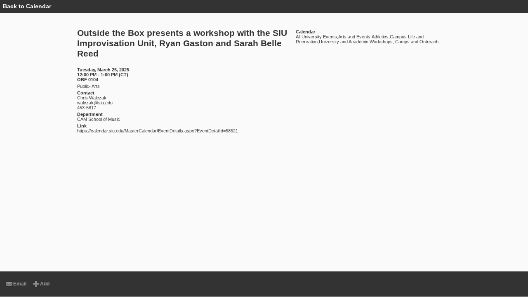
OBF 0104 (87, 79)
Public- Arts (88, 86)
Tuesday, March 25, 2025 (103, 69)
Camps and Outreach (416, 41)
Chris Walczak (91, 97)
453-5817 (86, 107)
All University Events (316, 36)
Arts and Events (354, 36)
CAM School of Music (98, 119)
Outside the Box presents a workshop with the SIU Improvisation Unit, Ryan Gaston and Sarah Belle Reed (182, 43)
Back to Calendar (27, 6)
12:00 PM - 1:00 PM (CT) (102, 74)
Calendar (305, 31)
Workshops (381, 41)
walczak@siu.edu (95, 102)
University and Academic (343, 41)
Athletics (380, 36)
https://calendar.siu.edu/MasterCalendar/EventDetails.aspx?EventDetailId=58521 (157, 130)
